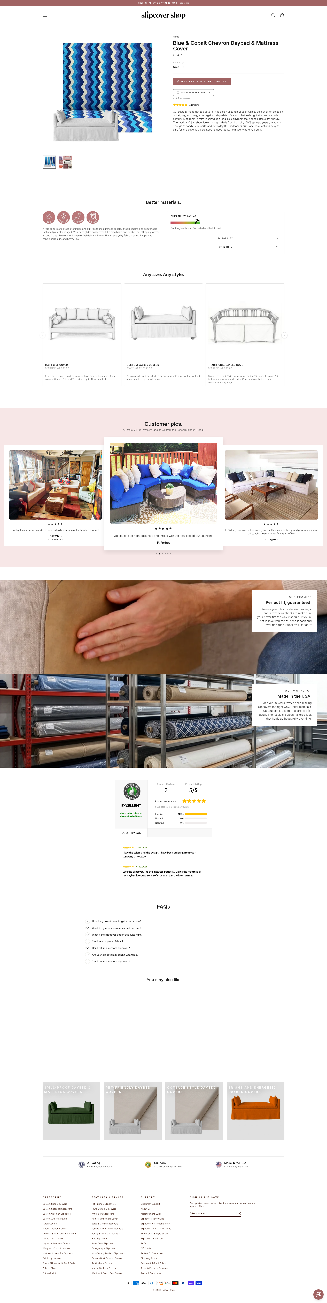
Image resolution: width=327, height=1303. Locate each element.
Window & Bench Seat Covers (107, 1273)
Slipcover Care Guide (151, 1238)
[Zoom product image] (102, 93)
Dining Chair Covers (53, 1238)
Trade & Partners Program (154, 1268)
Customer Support (150, 1204)
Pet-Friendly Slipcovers (104, 1204)
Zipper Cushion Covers (55, 1228)
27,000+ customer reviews (168, 1166)
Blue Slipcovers (99, 1238)
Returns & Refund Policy (153, 1263)
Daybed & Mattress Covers (56, 1243)
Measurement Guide (151, 1214)
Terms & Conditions (151, 1273)
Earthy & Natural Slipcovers (106, 1233)
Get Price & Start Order (204, 81)
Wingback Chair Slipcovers (56, 1248)
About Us (146, 1209)
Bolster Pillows (50, 1268)
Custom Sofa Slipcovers (55, 1204)
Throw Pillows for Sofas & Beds (59, 1263)
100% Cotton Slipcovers (104, 1209)
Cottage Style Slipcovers (104, 1248)
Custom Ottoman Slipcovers (57, 1214)
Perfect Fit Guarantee (151, 1253)
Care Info (225, 247)
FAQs (143, 1243)
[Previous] (43, 335)
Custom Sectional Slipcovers (57, 1209)
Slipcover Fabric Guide (152, 1218)
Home (176, 36)
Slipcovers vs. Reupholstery (155, 1223)
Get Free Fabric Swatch (195, 92)
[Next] (284, 335)
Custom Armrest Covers (55, 1218)
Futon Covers (50, 1223)
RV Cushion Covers (102, 1263)
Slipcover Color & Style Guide (156, 1228)
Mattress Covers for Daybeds (58, 1253)
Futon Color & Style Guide (154, 1233)
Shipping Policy (149, 1258)
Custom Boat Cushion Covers (107, 1258)
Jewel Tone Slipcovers (103, 1243)
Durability (225, 238)
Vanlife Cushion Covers (104, 1268)
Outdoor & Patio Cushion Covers (59, 1233)
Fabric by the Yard (52, 1258)
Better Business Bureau (99, 1166)
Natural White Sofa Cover (105, 1218)
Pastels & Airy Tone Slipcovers (107, 1228)
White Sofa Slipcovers (103, 1214)
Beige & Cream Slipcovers (105, 1223)
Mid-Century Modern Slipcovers (108, 1253)
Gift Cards (146, 1248)
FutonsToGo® (50, 1273)
